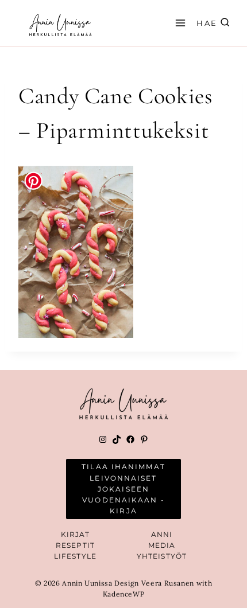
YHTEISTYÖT (162, 556)
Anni (161, 534)
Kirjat (75, 534)
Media (162, 545)
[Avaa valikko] (179, 23)
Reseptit (75, 545)
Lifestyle (75, 556)
